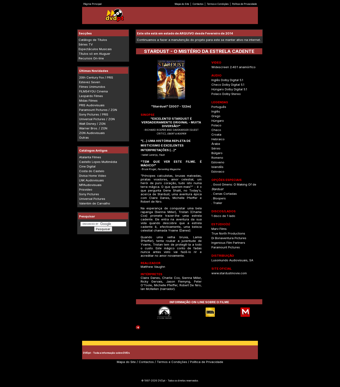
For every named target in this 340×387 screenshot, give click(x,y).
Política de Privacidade (244, 4)
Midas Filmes (88, 100)
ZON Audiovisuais (92, 133)
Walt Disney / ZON (92, 123)
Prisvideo (85, 189)
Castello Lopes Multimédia (98, 162)
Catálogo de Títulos (93, 40)
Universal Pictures (92, 199)
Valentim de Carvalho (94, 203)
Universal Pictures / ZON (97, 119)
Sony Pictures (89, 194)
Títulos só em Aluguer (94, 53)
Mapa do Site (182, 4)
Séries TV (86, 44)
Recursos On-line (91, 58)
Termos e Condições (218, 4)
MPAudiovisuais (90, 185)
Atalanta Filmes (90, 157)
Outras (84, 137)
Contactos (197, 4)
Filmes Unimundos (92, 86)
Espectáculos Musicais (95, 49)
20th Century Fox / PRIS (96, 77)
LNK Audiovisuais (91, 180)
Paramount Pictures (225, 247)
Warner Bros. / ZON (93, 128)
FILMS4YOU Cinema (93, 91)
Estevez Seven (89, 82)
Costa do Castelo (91, 171)
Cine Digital (87, 166)
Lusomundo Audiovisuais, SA (232, 260)
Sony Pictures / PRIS (93, 114)
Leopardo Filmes (91, 96)
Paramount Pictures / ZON (98, 110)
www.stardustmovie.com (229, 273)
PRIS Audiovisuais (92, 105)
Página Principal (92, 4)
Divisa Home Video (92, 175)
